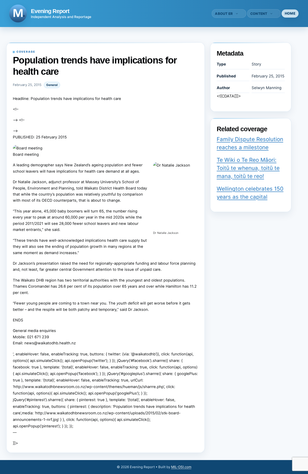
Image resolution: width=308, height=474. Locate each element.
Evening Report (50, 11)
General (52, 85)
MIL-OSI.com (181, 467)
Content (258, 13)
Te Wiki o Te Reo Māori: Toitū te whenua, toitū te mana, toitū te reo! (248, 168)
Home (290, 13)
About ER (224, 13)
